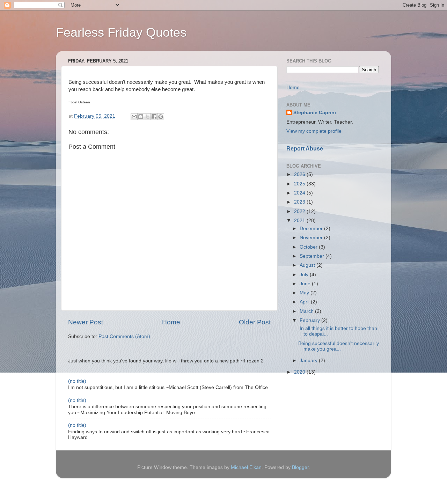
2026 (300, 174)
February (310, 320)
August (308, 265)
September (312, 256)
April (305, 301)
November (312, 237)
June (306, 283)
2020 (300, 372)
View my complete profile (314, 131)
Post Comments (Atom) (124, 336)
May (305, 292)
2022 (300, 211)
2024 (300, 193)
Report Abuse (304, 149)
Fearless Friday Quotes (121, 32)
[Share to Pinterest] (160, 116)
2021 (300, 220)
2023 (300, 202)
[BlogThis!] (140, 116)
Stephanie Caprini (314, 112)
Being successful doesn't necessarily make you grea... (338, 346)
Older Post (255, 322)
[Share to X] (147, 116)
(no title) (77, 381)
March (307, 311)
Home (171, 322)
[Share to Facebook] (154, 116)
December (312, 228)
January (309, 360)
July (305, 274)
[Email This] (134, 116)
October (309, 247)
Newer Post (85, 322)
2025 (300, 183)
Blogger (300, 467)
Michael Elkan (246, 467)
